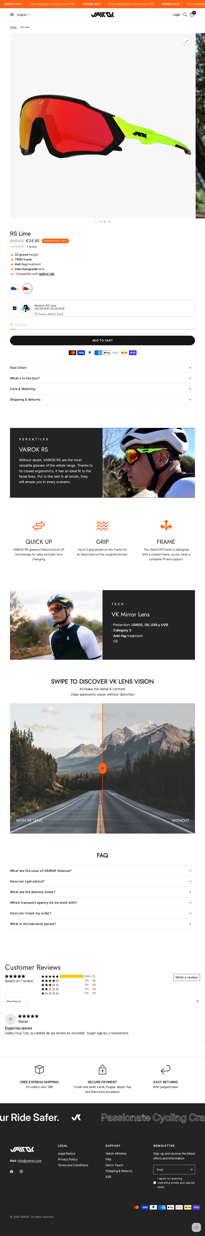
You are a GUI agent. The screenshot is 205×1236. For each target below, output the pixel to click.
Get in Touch (114, 1165)
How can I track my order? (30, 913)
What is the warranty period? (33, 924)
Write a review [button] (186, 977)
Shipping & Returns (25, 399)
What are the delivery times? (32, 892)
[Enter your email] (191, 1169)
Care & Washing (22, 389)
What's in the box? (25, 378)
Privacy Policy (68, 1159)
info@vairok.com (29, 1161)
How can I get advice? (27, 881)
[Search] (185, 14)
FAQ (108, 1159)
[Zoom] (186, 41)
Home (13, 27)
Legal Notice (66, 1153)
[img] (28, 1016)
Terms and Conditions (73, 1165)
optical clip (46, 274)
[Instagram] (24, 1171)
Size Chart (18, 368)
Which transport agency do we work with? (43, 903)
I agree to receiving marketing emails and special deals (176, 1182)
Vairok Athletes (116, 1153)
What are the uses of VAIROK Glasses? (41, 871)
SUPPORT (113, 1145)
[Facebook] (14, 1171)
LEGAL (63, 1145)
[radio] (15, 288)
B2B (108, 1177)
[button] (24, 14)
